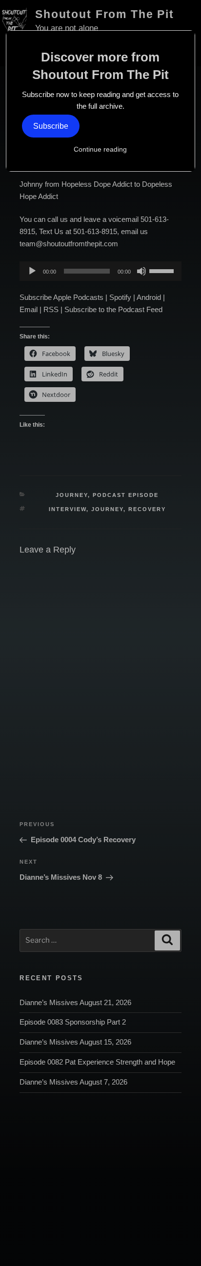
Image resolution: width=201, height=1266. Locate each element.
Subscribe (50, 126)
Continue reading (100, 149)
